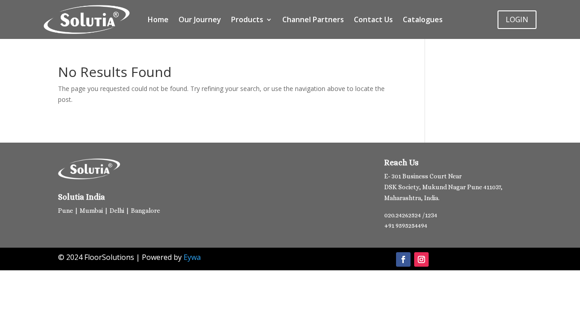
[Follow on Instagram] (421, 259)
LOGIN (517, 19)
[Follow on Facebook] (403, 259)
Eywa (192, 257)
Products (247, 19)
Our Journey (200, 19)
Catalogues (423, 19)
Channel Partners (313, 19)
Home (158, 19)
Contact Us (373, 19)
